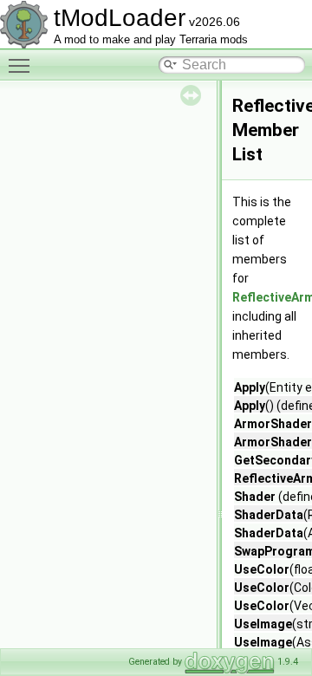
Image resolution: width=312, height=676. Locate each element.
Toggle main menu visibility (22, 65)
